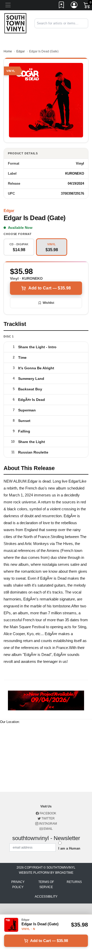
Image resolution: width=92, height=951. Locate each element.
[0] (87, 6)
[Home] (15, 23)
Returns (74, 882)
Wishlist (48, 303)
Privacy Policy (18, 884)
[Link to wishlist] (61, 6)
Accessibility (46, 896)
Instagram (47, 823)
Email (48, 829)
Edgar (20, 51)
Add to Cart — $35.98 (49, 288)
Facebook (47, 813)
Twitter (48, 818)
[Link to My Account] (74, 6)
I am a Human (69, 848)
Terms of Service (46, 884)
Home (8, 51)
